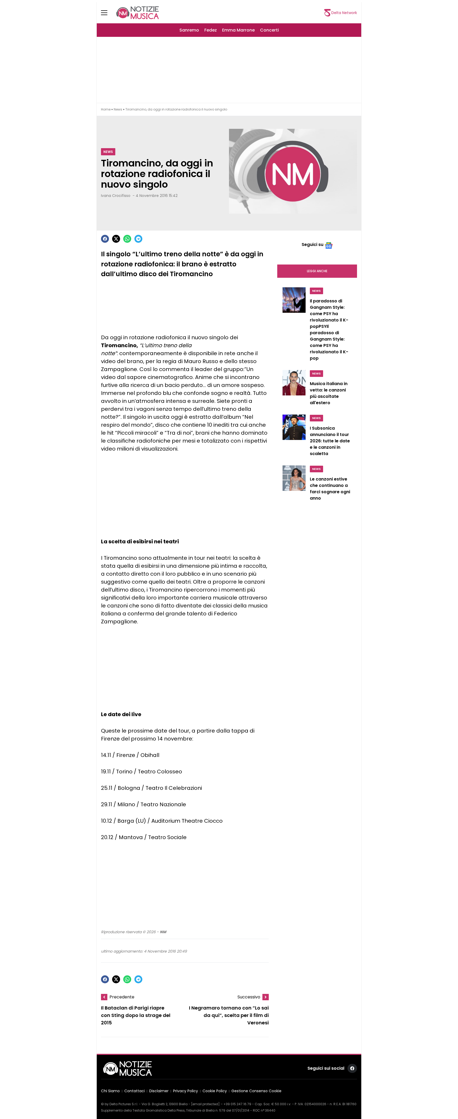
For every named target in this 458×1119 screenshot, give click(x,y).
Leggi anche (317, 271)
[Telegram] (138, 239)
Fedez (210, 30)
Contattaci (134, 1091)
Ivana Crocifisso (115, 195)
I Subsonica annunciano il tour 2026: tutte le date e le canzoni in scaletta (330, 441)
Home (106, 109)
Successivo (248, 997)
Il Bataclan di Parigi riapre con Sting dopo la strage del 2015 (135, 1015)
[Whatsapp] (127, 239)
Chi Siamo (110, 1091)
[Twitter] (116, 239)
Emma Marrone (238, 30)
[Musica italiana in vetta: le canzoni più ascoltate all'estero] (294, 389)
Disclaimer (159, 1091)
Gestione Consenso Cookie (256, 1091)
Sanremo (189, 30)
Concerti (269, 30)
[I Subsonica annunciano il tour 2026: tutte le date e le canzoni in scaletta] (294, 437)
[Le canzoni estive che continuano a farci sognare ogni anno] (294, 484)
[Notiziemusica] (137, 12)
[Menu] (107, 12)
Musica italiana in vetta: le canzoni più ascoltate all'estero (328, 393)
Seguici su (312, 244)
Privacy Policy (185, 1091)
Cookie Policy (214, 1091)
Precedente (121, 997)
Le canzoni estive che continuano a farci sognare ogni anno (330, 488)
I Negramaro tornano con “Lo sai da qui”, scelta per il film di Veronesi (229, 1015)
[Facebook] (105, 239)
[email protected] (205, 1104)
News (118, 109)
